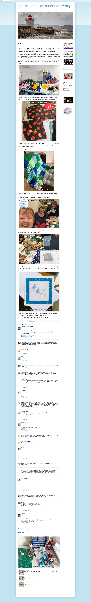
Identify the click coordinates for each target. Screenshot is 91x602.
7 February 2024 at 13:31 (25, 437)
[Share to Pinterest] (34, 321)
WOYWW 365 (26, 570)
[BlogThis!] (30, 321)
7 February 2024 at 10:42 (25, 419)
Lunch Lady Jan (67, 83)
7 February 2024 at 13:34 (25, 458)
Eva (21, 501)
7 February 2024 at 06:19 (25, 353)
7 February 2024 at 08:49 (25, 367)
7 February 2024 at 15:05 (25, 465)
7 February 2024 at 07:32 (25, 360)
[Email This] (29, 321)
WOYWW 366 (26, 576)
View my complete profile (67, 85)
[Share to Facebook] (33, 321)
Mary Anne (23, 379)
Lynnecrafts (23, 411)
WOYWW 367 (26, 582)
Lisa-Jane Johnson (24, 469)
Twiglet (22, 356)
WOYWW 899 (21, 532)
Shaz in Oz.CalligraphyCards (26, 326)
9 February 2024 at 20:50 (25, 497)
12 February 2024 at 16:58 (25, 522)
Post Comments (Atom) (27, 528)
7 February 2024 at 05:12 (25, 337)
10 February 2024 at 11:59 (25, 510)
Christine (22, 422)
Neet (22, 447)
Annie (22, 390)
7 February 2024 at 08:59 (25, 387)
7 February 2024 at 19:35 (25, 490)
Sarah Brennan (23, 349)
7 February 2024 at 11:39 (25, 430)
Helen (22, 341)
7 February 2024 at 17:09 (25, 475)
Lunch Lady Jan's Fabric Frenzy (44, 6)
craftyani (22, 363)
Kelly (22, 513)
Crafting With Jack (24, 434)
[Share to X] (31, 321)
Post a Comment (22, 524)
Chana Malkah (23, 478)
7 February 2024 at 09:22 (25, 397)
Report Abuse (66, 92)
